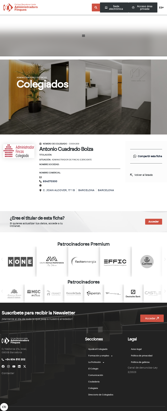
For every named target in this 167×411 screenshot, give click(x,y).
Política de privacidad (141, 356)
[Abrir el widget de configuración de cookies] (4, 407)
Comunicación (95, 375)
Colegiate (93, 388)
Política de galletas (140, 362)
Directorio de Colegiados (100, 395)
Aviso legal (136, 349)
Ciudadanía (93, 382)
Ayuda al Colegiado (97, 349)
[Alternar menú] (83, 35)
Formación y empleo (98, 356)
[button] (134, 156)
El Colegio (93, 369)
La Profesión (94, 362)
